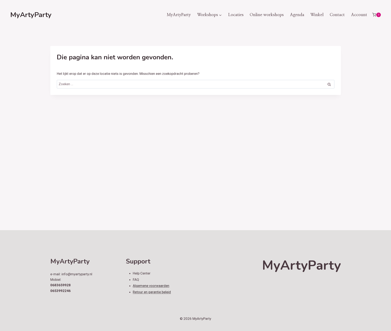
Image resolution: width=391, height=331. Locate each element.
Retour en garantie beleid (152, 292)
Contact (337, 15)
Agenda (297, 15)
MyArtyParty (179, 15)
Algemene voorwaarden (151, 286)
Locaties (236, 15)
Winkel (317, 15)
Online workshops (267, 15)
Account (359, 15)
